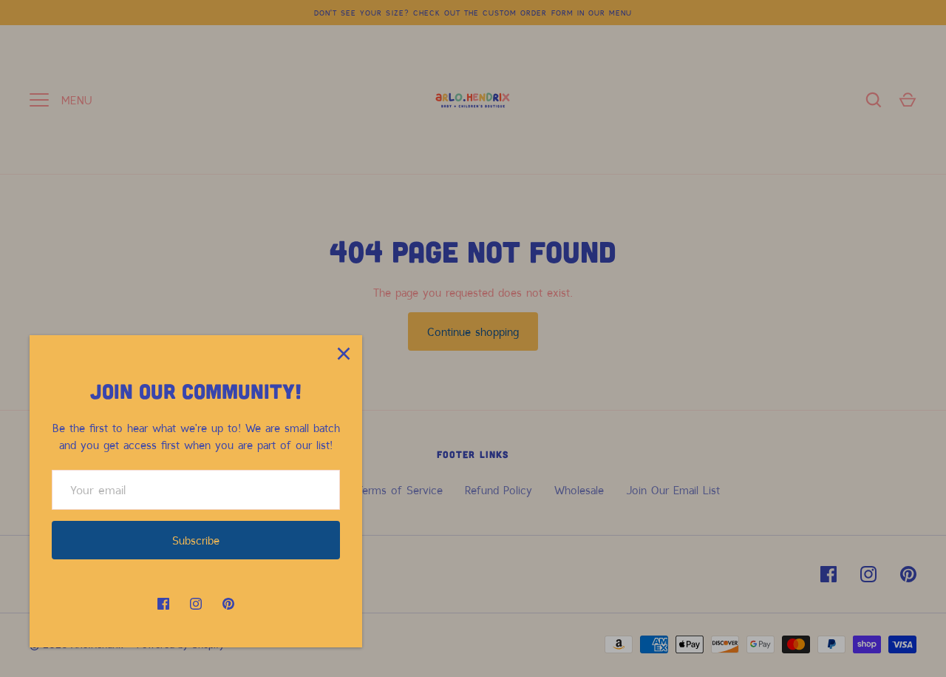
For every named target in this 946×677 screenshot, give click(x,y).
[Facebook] (163, 603)
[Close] (343, 353)
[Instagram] (196, 603)
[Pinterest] (228, 603)
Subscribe (196, 540)
